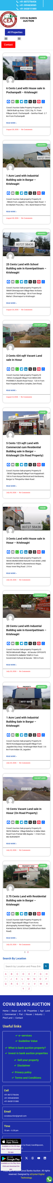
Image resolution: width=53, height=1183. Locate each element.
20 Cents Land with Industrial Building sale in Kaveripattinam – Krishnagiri (26, 630)
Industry (39, 1014)
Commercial (10, 1014)
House (29, 1014)
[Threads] (32, 1158)
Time (7, 1126)
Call (6, 1090)
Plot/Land (7, 1018)
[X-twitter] (26, 1158)
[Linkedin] (45, 1158)
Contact (19, 1018)
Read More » (11, 123)
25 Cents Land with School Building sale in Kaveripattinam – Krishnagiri (26, 268)
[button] (6, 38)
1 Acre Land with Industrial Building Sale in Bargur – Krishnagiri (22, 721)
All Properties (30, 1011)
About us (16, 1011)
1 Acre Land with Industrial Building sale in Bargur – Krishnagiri (22, 179)
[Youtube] (38, 1158)
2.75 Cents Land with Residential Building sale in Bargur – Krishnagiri (26, 900)
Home (5, 1011)
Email (7, 1111)
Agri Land (45, 1011)
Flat (21, 1014)
